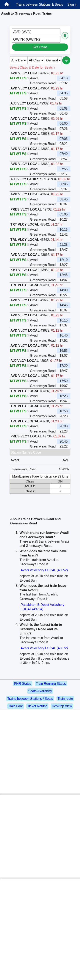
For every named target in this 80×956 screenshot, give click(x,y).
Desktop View (62, 706)
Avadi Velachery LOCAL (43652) (44, 570)
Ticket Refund (37, 706)
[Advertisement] (40, 751)
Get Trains (40, 47)
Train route (65, 698)
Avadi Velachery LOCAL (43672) (44, 648)
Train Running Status (51, 683)
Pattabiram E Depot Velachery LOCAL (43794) (42, 607)
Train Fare (15, 706)
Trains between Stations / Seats (30, 698)
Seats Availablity (40, 691)
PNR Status (22, 683)
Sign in (72, 4)
